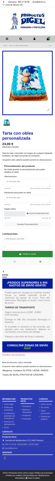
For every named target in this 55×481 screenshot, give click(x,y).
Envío (6, 427)
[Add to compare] (40, 262)
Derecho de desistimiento (9, 423)
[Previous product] (49, 45)
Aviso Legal (28, 473)
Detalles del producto (13, 355)
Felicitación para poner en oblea (17, 193)
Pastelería (26, 415)
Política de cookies (14, 475)
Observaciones (10, 176)
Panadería (26, 406)
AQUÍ (27, 348)
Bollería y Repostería (27, 411)
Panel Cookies (34, 478)
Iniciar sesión (46, 404)
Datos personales (45, 412)
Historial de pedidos (45, 418)
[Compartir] (3, 272)
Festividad (26, 419)
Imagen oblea (10, 209)
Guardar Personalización (27, 224)
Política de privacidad (8, 408)
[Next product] (50, 45)
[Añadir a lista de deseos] (14, 262)
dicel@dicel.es (39, 2)
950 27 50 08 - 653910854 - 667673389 (21, 444)
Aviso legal (8, 404)
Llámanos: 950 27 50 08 (19, 2)
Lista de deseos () (13, 5)
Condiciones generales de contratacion (9, 416)
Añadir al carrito (29, 254)
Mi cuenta (45, 407)
